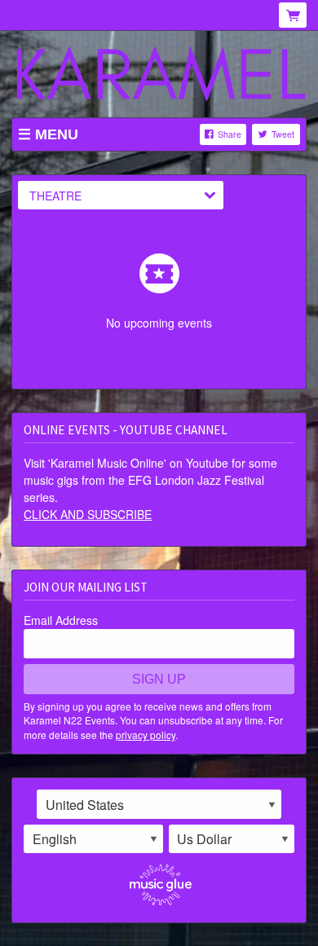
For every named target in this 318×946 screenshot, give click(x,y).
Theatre (55, 195)
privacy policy (145, 734)
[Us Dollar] (232, 839)
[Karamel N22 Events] (159, 76)
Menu (56, 134)
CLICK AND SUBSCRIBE (88, 514)
